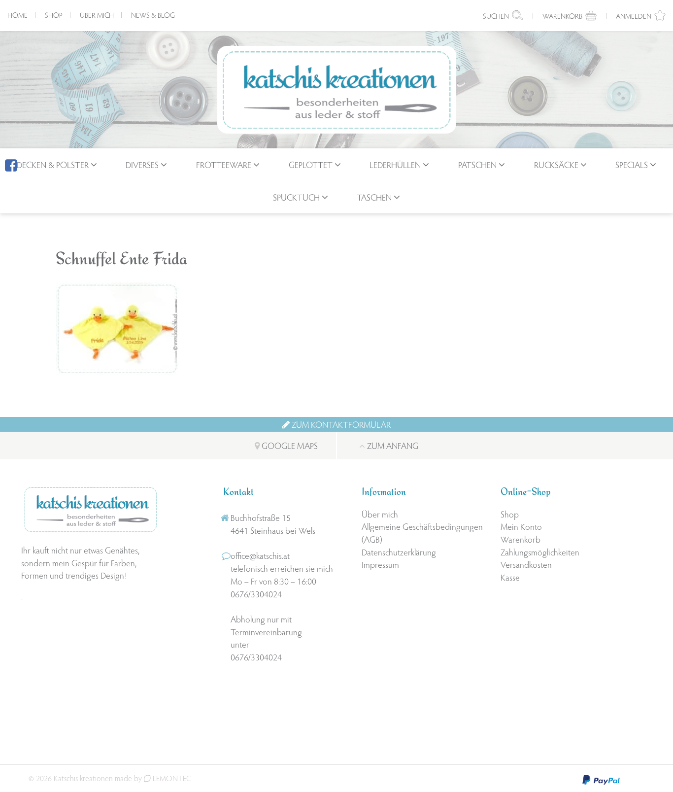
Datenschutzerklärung (399, 552)
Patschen (477, 164)
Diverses (142, 164)
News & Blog (153, 15)
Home (17, 15)
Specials (631, 164)
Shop (54, 15)
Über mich (97, 15)
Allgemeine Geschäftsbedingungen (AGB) (422, 532)
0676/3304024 (256, 593)
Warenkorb (520, 539)
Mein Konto (521, 526)
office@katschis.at (260, 555)
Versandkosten (526, 564)
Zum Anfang (391, 445)
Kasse (510, 577)
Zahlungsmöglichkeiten (540, 552)
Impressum (380, 564)
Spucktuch (296, 197)
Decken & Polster (53, 164)
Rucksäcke (556, 164)
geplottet (311, 164)
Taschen (374, 197)
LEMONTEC (171, 778)
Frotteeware (223, 164)
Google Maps (289, 445)
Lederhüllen (395, 164)
